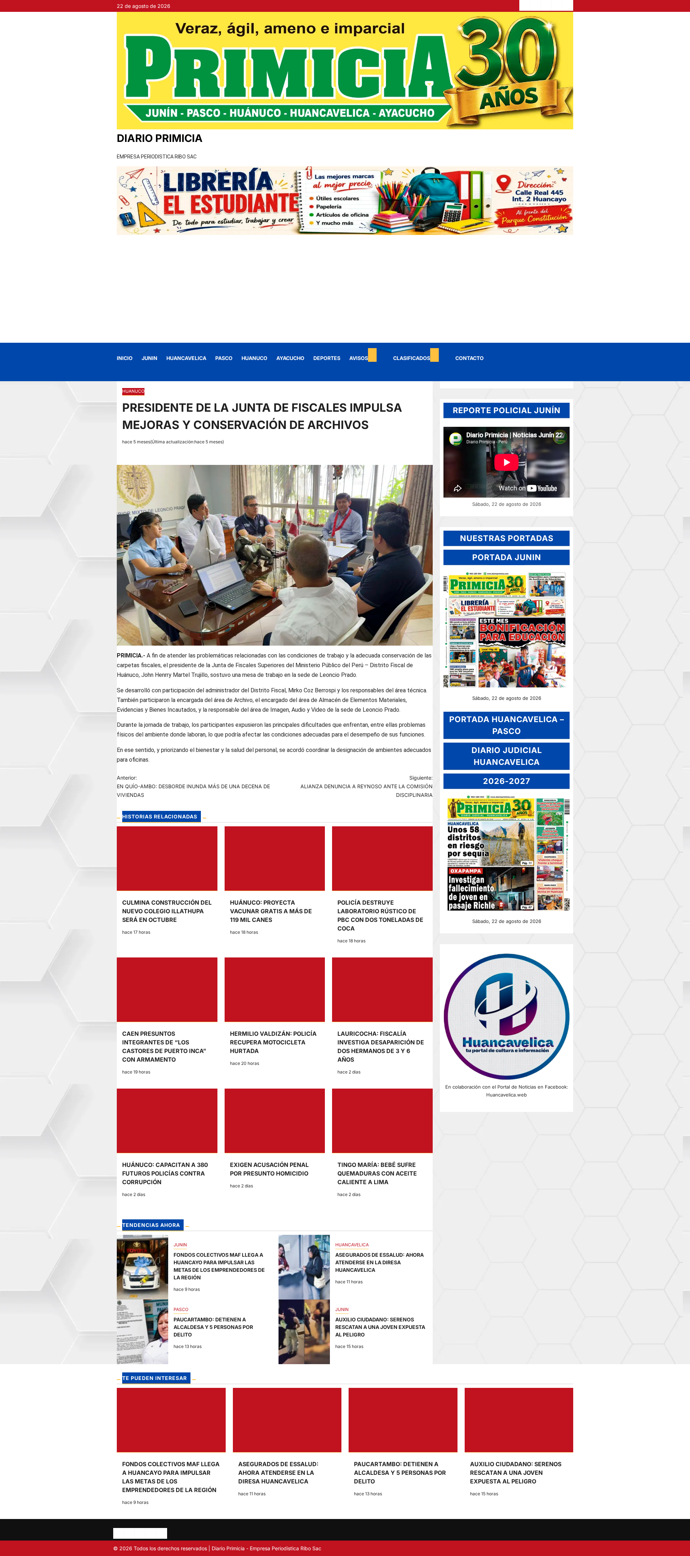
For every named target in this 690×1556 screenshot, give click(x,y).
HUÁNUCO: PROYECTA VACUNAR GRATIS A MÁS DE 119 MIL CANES (271, 911)
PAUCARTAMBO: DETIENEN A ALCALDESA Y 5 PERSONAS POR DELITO (142, 1331)
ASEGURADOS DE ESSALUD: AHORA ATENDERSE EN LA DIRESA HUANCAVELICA (304, 1267)
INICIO (125, 358)
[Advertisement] (345, 289)
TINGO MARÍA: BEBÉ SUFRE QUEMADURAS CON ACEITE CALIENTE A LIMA (377, 1173)
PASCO (224, 358)
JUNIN (149, 358)
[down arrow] (372, 355)
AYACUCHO (290, 358)
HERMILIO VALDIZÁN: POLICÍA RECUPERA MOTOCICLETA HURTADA (273, 1042)
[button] (121, 374)
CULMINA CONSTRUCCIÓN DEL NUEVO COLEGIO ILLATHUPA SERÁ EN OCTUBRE (167, 911)
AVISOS (358, 358)
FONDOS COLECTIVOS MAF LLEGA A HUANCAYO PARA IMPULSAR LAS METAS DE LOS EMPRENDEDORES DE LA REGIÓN (142, 1267)
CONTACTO (469, 358)
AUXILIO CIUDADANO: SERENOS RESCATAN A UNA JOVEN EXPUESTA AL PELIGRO (304, 1331)
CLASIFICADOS (411, 358)
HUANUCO (254, 358)
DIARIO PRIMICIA (160, 138)
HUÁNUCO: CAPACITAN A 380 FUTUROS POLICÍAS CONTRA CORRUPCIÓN (165, 1173)
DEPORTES (326, 358)
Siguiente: (366, 786)
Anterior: (193, 786)
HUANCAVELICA (186, 358)
